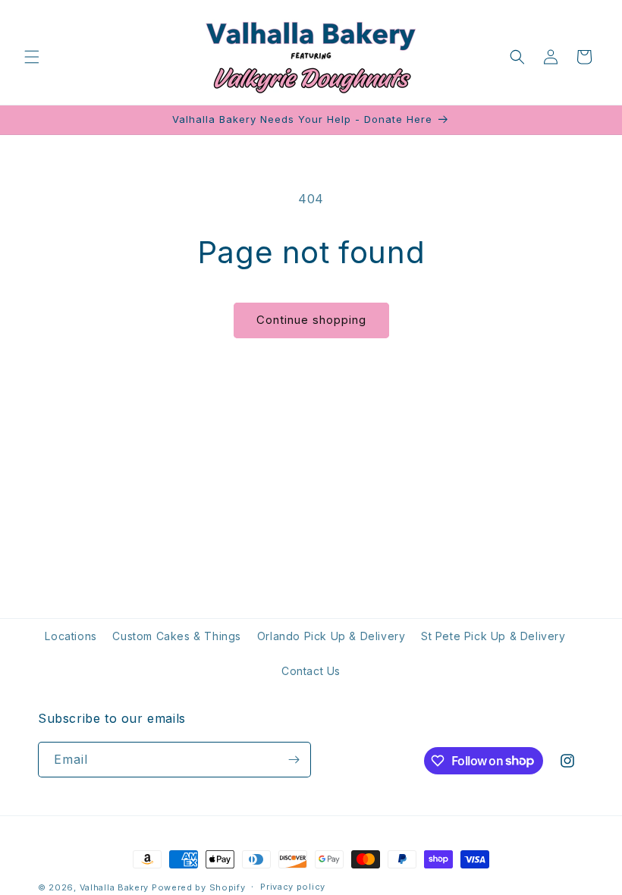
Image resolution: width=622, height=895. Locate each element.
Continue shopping (311, 319)
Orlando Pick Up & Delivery (331, 636)
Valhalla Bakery (114, 887)
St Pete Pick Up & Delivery (493, 636)
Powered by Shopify (199, 887)
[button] (32, 57)
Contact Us (311, 670)
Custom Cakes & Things (176, 636)
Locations (70, 636)
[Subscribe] (293, 759)
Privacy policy (292, 886)
